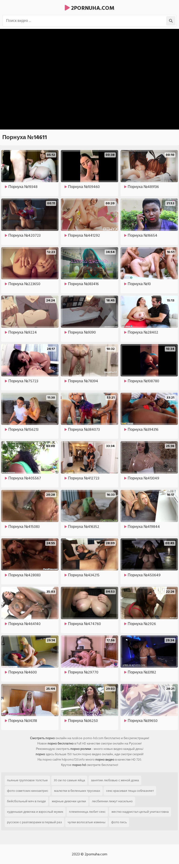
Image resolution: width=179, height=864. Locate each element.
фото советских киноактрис (27, 790)
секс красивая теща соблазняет (130, 790)
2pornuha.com (92, 8)
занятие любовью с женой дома (115, 780)
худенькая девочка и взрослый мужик (35, 811)
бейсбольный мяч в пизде (26, 801)
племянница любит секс (87, 811)
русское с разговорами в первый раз (34, 822)
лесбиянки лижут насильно (112, 801)
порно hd (79, 765)
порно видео (104, 759)
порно (40, 754)
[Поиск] (171, 20)
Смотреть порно (42, 738)
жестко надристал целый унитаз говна (140, 811)
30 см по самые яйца (69, 780)
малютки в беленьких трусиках (77, 790)
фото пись (119, 822)
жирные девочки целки (69, 801)
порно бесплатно (61, 743)
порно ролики (80, 748)
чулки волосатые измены (86, 822)
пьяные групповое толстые (27, 780)
